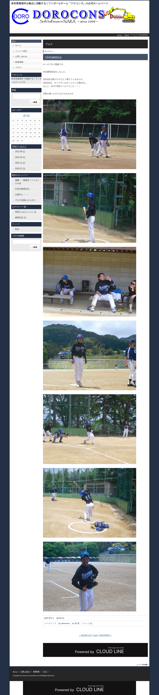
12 (31, 128)
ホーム (119, 35)
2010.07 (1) (20, 168)
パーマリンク (50, 623)
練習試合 (60, 618)
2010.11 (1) (20, 163)
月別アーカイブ (19, 146)
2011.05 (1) (20, 157)
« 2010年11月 (85, 635)
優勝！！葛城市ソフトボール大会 (27, 181)
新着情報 (19, 62)
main (95, 635)
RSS (17, 229)
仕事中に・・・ (22, 194)
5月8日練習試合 (22, 189)
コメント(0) (87, 623)
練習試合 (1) (20, 217)
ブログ (126, 35)
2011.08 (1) (20, 151)
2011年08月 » (105, 635)
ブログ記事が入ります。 (26, 200)
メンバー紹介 (21, 51)
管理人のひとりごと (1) (25, 212)
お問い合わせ (21, 56)
